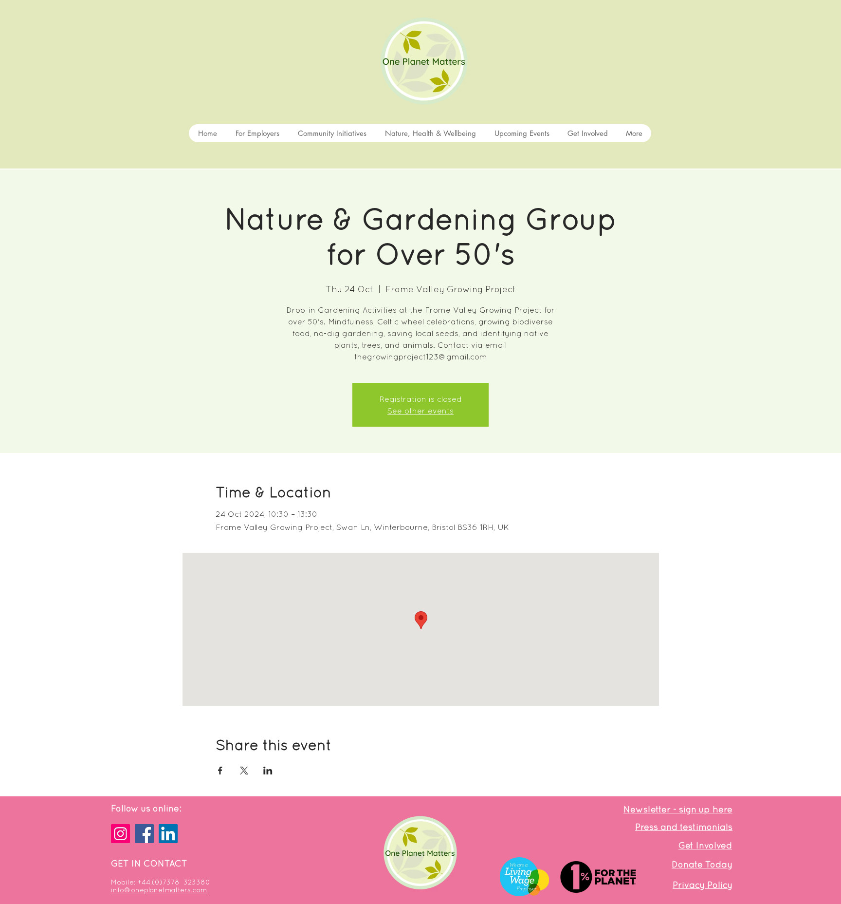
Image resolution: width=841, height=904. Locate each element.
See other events (420, 410)
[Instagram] (120, 833)
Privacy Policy (702, 885)
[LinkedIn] (168, 833)
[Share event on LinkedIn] (268, 770)
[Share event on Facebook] (220, 770)
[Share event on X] (244, 770)
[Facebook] (144, 833)
